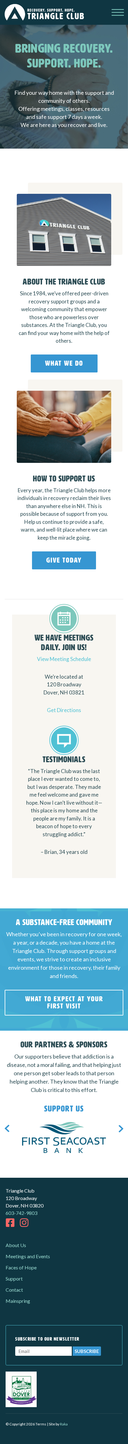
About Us (16, 1245)
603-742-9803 (21, 1213)
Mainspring (18, 1301)
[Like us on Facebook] (10, 1222)
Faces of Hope (21, 1267)
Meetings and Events (28, 1256)
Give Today (64, 560)
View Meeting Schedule (64, 659)
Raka (64, 1424)
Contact (14, 1290)
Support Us (64, 1108)
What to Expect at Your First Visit (64, 1002)
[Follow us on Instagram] (24, 1222)
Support (14, 1278)
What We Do (64, 363)
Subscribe (87, 1351)
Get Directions (64, 710)
